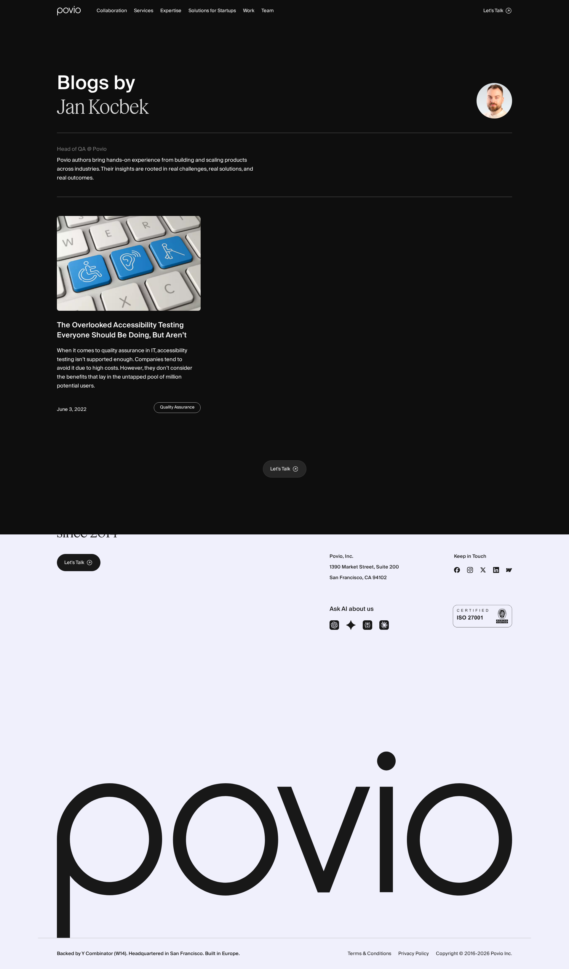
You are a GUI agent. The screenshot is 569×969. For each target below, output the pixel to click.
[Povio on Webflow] (509, 570)
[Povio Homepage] (69, 10)
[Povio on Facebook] (457, 570)
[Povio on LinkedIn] (496, 570)
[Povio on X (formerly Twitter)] (483, 570)
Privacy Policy (413, 953)
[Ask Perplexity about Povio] (367, 626)
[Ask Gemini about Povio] (351, 626)
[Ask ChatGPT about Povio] (334, 626)
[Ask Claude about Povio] (384, 626)
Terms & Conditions (369, 953)
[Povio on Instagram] (470, 570)
